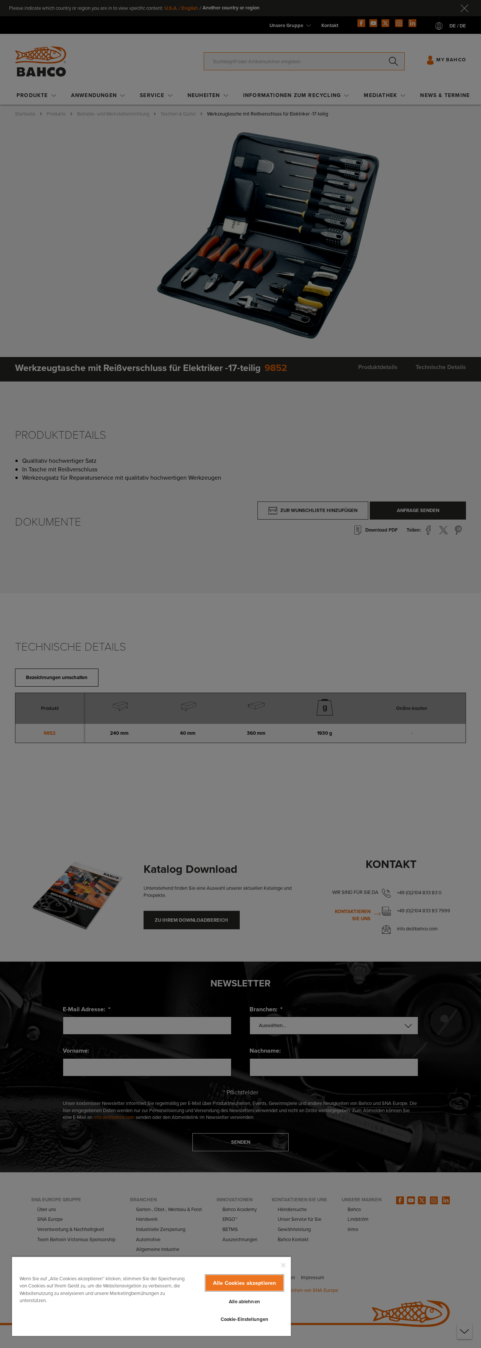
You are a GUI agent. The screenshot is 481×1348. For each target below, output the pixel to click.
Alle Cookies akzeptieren (244, 1283)
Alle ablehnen (244, 1301)
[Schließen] (283, 1265)
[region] (151, 1296)
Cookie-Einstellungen (245, 1319)
